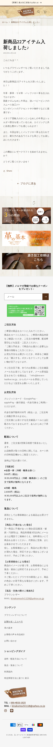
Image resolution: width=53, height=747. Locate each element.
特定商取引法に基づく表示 (16, 678)
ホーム (5, 22)
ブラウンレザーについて (15, 615)
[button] (7, 12)
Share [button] (9, 171)
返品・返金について (13, 665)
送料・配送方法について (15, 659)
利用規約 (8, 671)
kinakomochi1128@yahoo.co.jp (27, 598)
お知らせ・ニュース (13, 621)
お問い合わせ (10, 641)
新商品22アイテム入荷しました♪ (25, 22)
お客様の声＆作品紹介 (14, 634)
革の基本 (8, 628)
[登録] (45, 296)
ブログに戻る (28, 183)
